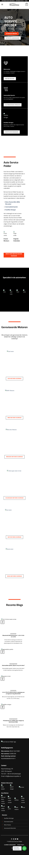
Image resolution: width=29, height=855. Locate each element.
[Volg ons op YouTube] (17, 839)
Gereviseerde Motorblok (10, 828)
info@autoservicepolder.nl (13, 776)
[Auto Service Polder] (14, 4)
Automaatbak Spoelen (11, 207)
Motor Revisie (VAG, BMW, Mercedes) (12, 203)
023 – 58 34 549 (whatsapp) (12, 773)
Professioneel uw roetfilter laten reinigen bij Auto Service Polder (13, 721)
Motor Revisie (7, 825)
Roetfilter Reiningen (9, 818)
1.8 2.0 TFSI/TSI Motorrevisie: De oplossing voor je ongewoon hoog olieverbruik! (13, 693)
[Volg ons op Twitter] (15, 839)
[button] (2, 4)
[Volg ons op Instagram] (13, 839)
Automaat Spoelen (8, 821)
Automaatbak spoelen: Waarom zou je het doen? (13, 665)
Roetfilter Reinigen (10, 210)
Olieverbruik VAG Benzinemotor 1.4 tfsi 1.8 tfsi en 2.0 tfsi (13, 636)
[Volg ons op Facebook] (11, 839)
